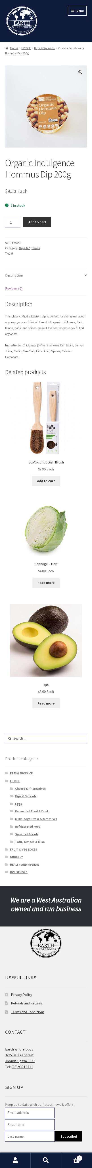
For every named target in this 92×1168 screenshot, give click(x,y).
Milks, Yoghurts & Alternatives (36, 819)
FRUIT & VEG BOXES (23, 849)
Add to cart (37, 222)
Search (46, 1160)
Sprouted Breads (26, 834)
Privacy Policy (21, 994)
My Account (15, 1160)
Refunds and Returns (27, 1003)
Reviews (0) (13, 288)
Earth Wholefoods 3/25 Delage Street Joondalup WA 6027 (20, 1055)
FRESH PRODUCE (21, 773)
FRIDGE (26, 48)
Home (14, 48)
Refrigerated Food (27, 826)
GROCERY (16, 857)
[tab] (46, 275)
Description (14, 275)
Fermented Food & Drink (32, 811)
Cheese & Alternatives (30, 789)
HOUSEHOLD (18, 872)
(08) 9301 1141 (22, 1066)
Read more (46, 582)
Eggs (18, 804)
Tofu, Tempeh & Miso (30, 842)
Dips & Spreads (44, 48)
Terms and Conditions (27, 1012)
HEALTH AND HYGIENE (24, 864)
